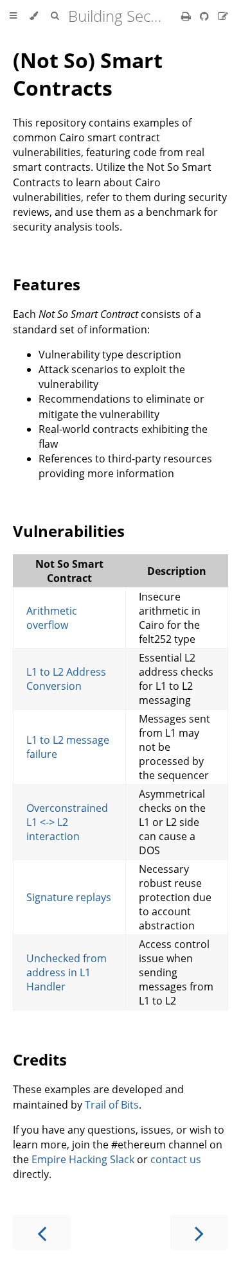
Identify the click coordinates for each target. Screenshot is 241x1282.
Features (46, 284)
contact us (175, 1159)
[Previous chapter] (42, 1232)
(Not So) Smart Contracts (88, 73)
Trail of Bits (112, 1105)
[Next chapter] (199, 1232)
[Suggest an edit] (223, 16)
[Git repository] (206, 16)
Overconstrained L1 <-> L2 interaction (67, 822)
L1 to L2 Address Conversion (66, 679)
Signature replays (68, 897)
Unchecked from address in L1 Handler (66, 972)
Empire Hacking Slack (82, 1159)
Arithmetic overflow (51, 618)
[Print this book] (187, 16)
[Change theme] (33, 16)
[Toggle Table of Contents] (13, 16)
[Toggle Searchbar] (54, 16)
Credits (40, 1059)
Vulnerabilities (69, 530)
